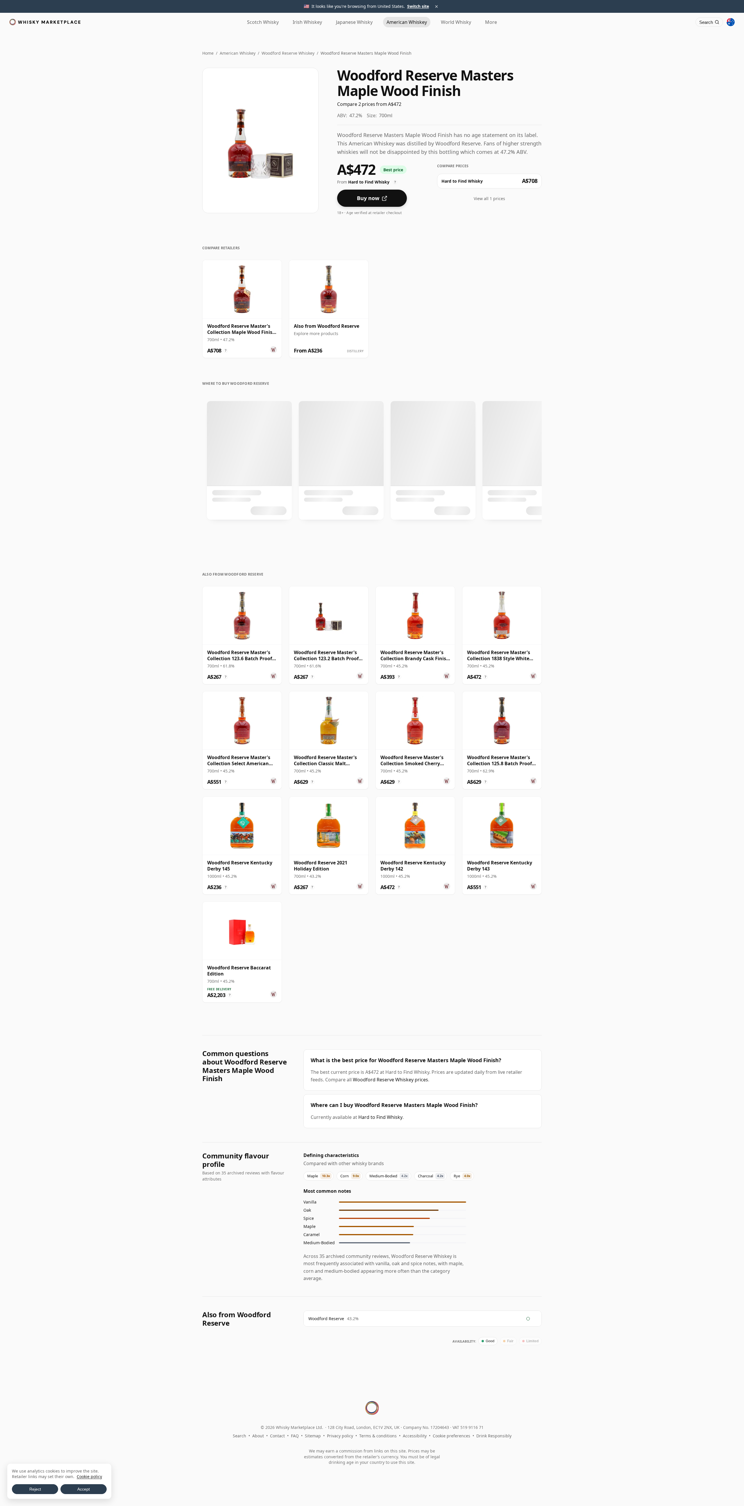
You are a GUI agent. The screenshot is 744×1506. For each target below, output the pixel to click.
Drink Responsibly (494, 1436)
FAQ (295, 1436)
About (258, 1436)
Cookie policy (89, 1476)
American (407, 22)
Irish (307, 22)
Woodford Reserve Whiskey (288, 53)
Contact (277, 1436)
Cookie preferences (451, 1436)
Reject (35, 1489)
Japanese (354, 22)
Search (239, 1436)
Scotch (263, 22)
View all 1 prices (489, 198)
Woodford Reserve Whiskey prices (390, 1079)
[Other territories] (731, 22)
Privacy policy (340, 1436)
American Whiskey (237, 53)
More (491, 22)
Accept (83, 1489)
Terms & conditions (378, 1436)
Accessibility (415, 1436)
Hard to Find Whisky (380, 1117)
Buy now (368, 198)
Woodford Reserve (326, 1318)
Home (208, 53)
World (456, 22)
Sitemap (313, 1436)
